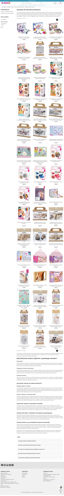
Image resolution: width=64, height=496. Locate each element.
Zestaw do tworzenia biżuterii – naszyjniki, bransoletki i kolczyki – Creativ (40, 58)
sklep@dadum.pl (48, 480)
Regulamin (3, 475)
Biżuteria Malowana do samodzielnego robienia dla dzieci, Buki (24, 99)
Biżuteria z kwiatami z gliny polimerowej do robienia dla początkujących (56, 120)
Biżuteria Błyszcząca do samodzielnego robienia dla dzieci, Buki (40, 99)
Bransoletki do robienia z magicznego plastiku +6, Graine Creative (24, 306)
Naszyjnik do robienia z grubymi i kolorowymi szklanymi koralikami (40, 223)
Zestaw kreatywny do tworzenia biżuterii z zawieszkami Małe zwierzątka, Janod (56, 140)
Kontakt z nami (3, 480)
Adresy (23, 475)
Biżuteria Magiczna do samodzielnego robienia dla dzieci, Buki (56, 78)
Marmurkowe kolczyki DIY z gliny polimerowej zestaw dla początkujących (40, 306)
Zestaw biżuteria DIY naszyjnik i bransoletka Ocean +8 (24, 182)
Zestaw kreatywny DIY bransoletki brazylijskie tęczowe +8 (56, 161)
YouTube (5, 465)
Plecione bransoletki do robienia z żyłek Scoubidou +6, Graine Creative (56, 286)
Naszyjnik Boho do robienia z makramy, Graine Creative (40, 286)
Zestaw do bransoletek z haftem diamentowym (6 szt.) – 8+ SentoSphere (40, 38)
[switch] (61, 492)
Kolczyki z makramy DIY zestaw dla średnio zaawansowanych (56, 346)
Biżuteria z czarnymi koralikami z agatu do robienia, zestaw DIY (40, 140)
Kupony (23, 476)
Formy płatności (4, 476)
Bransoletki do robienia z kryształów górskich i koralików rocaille (40, 244)
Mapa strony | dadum (5, 485)
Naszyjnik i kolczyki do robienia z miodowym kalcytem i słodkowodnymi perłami (56, 223)
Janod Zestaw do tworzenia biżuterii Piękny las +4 (56, 265)
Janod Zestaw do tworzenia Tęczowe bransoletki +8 (24, 265)
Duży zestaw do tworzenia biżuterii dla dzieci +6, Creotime (56, 306)
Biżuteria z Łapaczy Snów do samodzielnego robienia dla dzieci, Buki (24, 120)
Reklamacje (3, 478)
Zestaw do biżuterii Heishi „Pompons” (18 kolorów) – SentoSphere (24, 58)
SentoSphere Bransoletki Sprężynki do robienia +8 (56, 203)
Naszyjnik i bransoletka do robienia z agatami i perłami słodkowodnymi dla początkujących (24, 140)
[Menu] (62, 486)
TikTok (2, 465)
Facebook (12, 465)
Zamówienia (24, 474)
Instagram (7, 465)
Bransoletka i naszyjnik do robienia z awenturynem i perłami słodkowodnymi (56, 244)
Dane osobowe (25, 473)
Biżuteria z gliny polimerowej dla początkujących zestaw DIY (24, 326)
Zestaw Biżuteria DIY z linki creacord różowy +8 (56, 182)
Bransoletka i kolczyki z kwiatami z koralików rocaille (24, 346)
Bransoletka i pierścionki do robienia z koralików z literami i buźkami (40, 326)
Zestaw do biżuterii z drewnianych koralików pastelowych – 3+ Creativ (56, 58)
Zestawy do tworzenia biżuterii (7, 11)
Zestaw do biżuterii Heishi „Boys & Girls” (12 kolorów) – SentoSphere (56, 38)
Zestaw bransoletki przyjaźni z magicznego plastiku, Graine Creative (40, 203)
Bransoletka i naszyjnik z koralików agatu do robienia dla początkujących (40, 120)
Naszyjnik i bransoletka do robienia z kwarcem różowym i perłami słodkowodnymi (24, 244)
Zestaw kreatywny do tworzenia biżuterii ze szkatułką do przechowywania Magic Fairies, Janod (24, 161)
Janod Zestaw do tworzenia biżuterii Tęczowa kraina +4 (40, 265)
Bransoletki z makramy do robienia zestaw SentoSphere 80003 (40, 78)
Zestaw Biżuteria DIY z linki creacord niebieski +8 (40, 182)
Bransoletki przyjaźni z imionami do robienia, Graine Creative (24, 286)
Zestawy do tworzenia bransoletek (7, 13)
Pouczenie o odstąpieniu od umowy (7, 479)
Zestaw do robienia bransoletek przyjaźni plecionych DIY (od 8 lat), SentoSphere (24, 78)
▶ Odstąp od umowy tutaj (5, 487)
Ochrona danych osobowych (6, 474)
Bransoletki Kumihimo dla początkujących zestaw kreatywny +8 (40, 346)
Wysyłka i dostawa (4, 473)
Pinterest (10, 465)
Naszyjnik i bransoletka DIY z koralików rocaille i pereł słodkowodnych (56, 326)
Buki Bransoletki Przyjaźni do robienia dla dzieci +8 (24, 223)
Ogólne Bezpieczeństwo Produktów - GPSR (8, 482)
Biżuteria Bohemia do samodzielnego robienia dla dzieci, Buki (56, 99)
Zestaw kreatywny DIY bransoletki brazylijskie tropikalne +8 (24, 203)
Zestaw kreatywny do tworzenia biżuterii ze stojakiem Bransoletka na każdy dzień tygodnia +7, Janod (40, 161)
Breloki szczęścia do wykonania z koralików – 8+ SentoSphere (24, 38)
